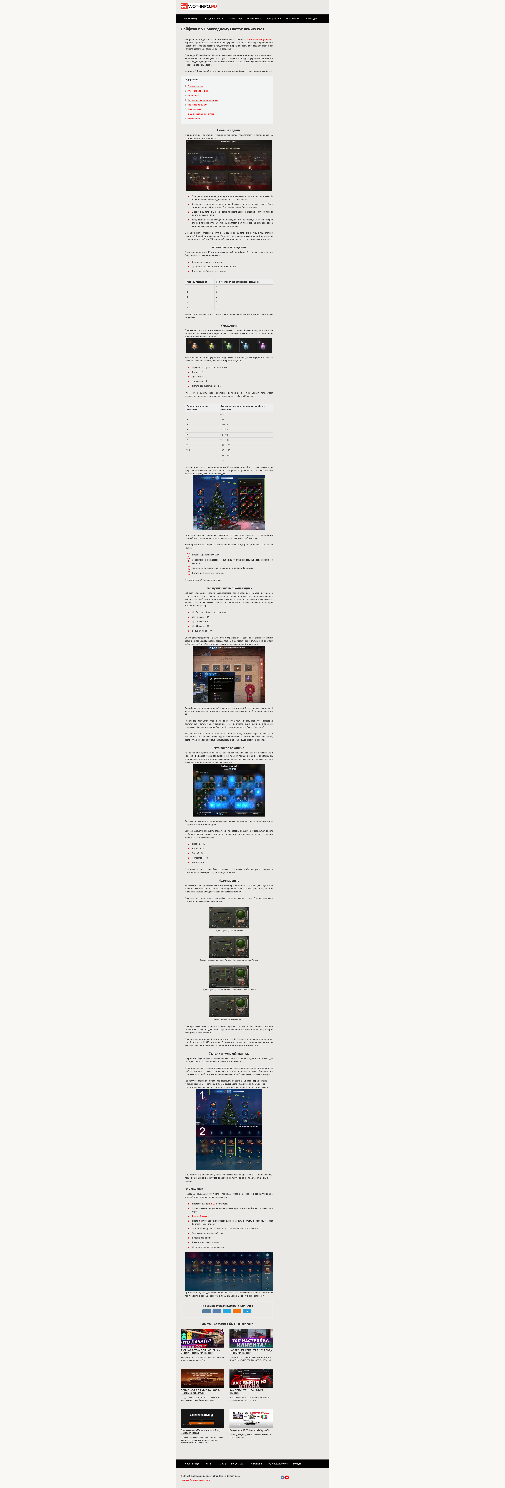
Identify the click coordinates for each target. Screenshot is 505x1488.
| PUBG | (221, 1463)
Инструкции (292, 18)
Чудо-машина (194, 109)
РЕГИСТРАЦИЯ (191, 18)
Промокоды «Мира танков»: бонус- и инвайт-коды (202, 1431)
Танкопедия (310, 18)
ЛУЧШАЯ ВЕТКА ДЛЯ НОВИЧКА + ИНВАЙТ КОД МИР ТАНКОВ (200, 1352)
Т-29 (213, 1204)
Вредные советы (214, 18)
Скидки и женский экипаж (201, 114)
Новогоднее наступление (259, 39)
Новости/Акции (191, 1463)
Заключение (194, 118)
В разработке (273, 18)
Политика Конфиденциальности (195, 1480)
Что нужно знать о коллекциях (203, 100)
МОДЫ (297, 1463)
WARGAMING (254, 18)
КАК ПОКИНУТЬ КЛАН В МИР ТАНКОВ (246, 1391)
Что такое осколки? (197, 105)
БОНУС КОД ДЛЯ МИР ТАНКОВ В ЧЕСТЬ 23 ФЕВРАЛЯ (200, 1391)
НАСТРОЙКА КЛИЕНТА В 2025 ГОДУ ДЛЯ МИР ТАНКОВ (250, 1352)
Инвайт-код (235, 18)
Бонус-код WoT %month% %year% (249, 1430)
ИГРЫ (209, 1463)
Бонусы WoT (238, 1463)
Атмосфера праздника (198, 91)
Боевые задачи (195, 86)
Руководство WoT (278, 1463)
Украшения (193, 95)
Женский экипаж (200, 1216)
